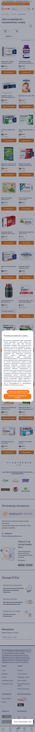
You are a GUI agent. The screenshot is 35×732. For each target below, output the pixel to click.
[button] (31, 719)
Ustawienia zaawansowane (18, 392)
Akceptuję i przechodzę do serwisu (17, 396)
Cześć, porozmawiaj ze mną (22, 721)
